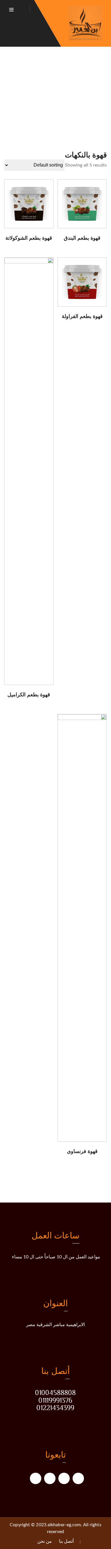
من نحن (44, 1541)
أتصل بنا (66, 1541)
